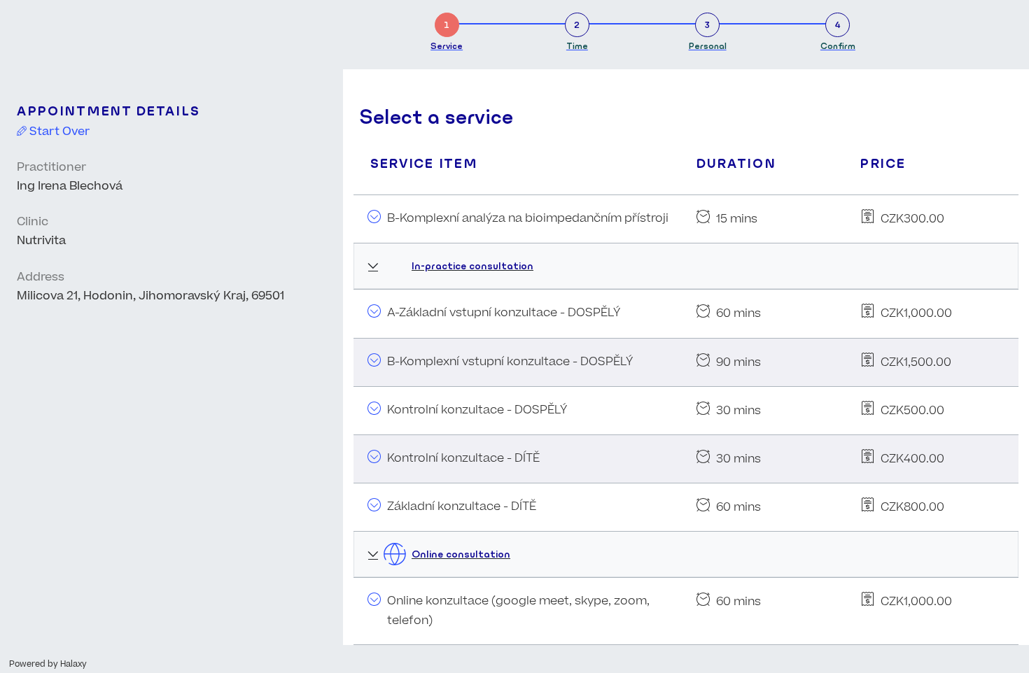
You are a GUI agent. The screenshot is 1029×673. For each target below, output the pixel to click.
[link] (446, 29)
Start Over (58, 131)
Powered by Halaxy (48, 664)
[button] (686, 266)
